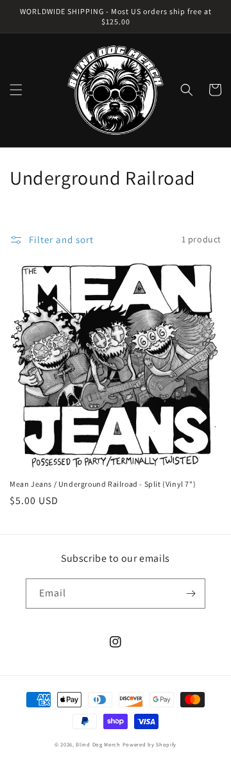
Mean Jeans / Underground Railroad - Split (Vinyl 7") (103, 484)
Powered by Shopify (150, 744)
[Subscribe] (190, 593)
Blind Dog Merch (98, 744)
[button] (16, 90)
